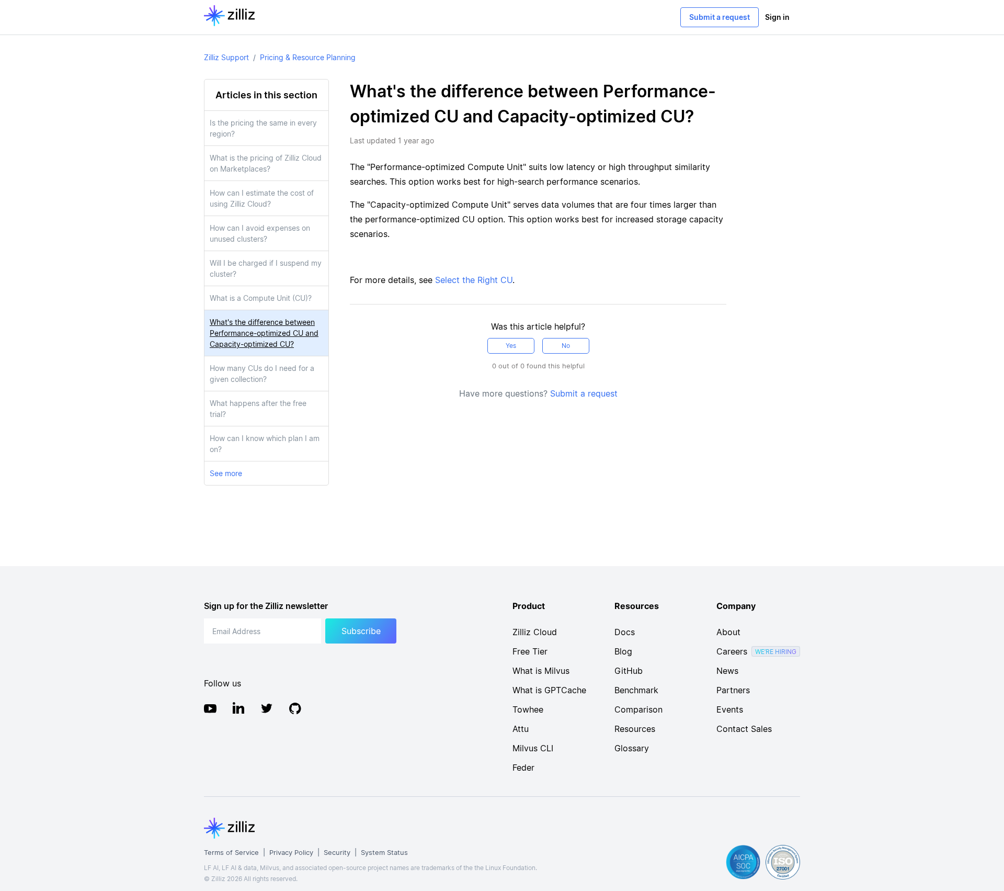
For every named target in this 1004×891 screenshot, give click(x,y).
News (727, 671)
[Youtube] (210, 710)
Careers (731, 651)
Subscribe (361, 631)
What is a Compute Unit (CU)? (261, 298)
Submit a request (719, 17)
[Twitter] (266, 710)
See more (226, 473)
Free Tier (529, 651)
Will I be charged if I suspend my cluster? (266, 268)
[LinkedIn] (238, 710)
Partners (733, 690)
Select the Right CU (473, 280)
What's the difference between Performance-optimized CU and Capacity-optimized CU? (264, 333)
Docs (624, 632)
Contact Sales (744, 729)
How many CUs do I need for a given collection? (262, 374)
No (566, 345)
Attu (520, 729)
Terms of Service (231, 852)
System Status (384, 852)
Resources (634, 729)
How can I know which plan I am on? (265, 444)
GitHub (628, 671)
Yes (511, 345)
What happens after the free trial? (258, 409)
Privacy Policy (291, 852)
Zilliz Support (226, 57)
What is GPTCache (549, 690)
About (728, 632)
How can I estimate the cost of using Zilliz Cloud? (262, 198)
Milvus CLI (532, 748)
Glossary (631, 748)
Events (729, 709)
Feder (523, 767)
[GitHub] (295, 710)
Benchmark (636, 690)
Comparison (638, 709)
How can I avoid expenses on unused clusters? (260, 233)
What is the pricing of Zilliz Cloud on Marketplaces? (266, 163)
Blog (623, 651)
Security (337, 852)
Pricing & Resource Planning (308, 57)
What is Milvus (540, 671)
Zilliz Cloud (534, 632)
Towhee (527, 709)
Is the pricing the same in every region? (263, 128)
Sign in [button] (777, 17)
